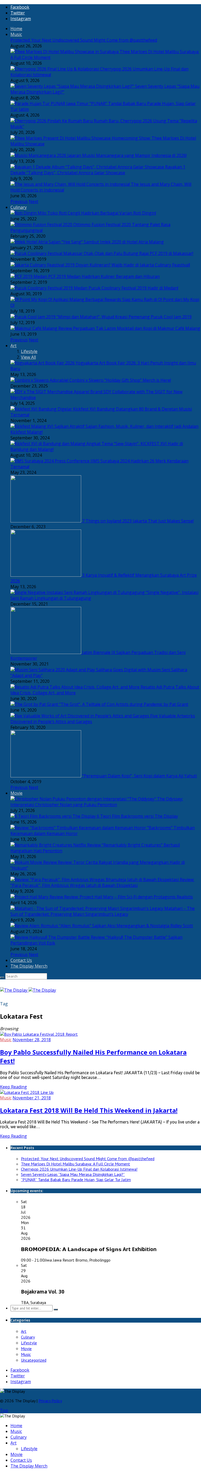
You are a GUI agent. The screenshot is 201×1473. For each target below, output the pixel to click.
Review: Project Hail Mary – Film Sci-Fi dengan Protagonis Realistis (128, 897)
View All (28, 357)
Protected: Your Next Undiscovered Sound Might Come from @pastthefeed (83, 40)
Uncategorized (33, 1360)
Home (16, 28)
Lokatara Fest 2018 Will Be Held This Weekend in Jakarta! (88, 1110)
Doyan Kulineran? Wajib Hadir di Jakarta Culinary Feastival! (133, 265)
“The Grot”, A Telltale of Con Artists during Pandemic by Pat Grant (123, 704)
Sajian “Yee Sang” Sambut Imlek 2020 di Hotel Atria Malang (106, 242)
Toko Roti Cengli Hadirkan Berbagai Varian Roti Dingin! (101, 213)
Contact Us (21, 960)
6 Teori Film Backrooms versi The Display (137, 816)
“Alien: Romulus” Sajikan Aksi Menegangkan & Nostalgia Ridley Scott (126, 926)
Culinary (18, 207)
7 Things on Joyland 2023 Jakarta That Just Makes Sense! (138, 521)
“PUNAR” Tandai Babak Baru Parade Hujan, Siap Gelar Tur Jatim (76, 1179)
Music (16, 34)
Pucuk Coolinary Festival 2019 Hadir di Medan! (133, 288)
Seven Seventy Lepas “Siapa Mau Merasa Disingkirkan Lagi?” (73, 1174)
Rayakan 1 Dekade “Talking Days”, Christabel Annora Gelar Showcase (97, 170)
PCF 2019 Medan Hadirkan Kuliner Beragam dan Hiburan (104, 276)
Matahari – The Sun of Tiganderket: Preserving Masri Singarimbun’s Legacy (102, 911)
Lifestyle (29, 351)
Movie (16, 793)
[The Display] (28, 990)
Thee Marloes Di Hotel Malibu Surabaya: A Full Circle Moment (75, 1163)
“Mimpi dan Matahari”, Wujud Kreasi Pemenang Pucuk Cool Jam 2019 (124, 317)
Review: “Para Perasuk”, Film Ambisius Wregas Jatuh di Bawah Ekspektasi (102, 882)
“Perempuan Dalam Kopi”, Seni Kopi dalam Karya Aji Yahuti (139, 776)
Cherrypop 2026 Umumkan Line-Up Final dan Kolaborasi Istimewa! (79, 1169)
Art (13, 345)
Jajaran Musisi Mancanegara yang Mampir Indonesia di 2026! (127, 155)
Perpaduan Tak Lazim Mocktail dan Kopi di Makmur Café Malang (136, 328)
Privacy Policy (50, 1400)
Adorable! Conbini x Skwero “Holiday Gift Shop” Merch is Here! (110, 380)
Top (4, 1410)
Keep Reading (13, 1087)
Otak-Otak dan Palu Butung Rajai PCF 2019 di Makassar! (138, 253)
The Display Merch (28, 966)
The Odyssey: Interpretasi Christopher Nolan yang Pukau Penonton (96, 802)
